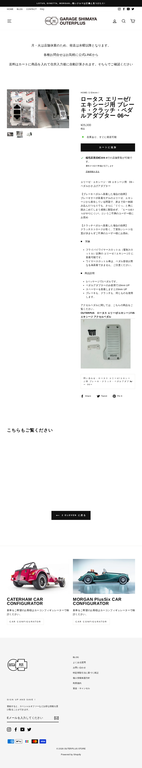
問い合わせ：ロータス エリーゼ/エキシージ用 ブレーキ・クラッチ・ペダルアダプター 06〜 (107, 381)
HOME (10, 9)
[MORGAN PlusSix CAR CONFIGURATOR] (104, 576)
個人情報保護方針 (81, 678)
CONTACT (31, 9)
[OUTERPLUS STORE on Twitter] (29, 729)
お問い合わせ (79, 667)
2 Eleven (93, 92)
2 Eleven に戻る (73, 515)
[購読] (56, 718)
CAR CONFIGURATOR (25, 621)
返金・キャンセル (81, 688)
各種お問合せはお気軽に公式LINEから (71, 54)
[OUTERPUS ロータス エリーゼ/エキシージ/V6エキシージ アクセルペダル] (106, 367)
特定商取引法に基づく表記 (86, 673)
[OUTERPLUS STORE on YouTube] (22, 729)
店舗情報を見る (92, 172)
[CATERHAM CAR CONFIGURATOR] (38, 576)
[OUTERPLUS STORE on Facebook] (16, 729)
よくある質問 (79, 662)
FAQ (42, 9)
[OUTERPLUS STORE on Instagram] (9, 729)
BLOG (20, 9)
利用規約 (77, 683)
